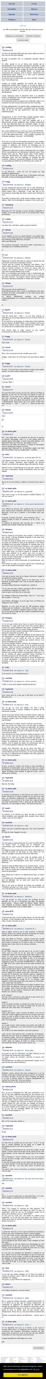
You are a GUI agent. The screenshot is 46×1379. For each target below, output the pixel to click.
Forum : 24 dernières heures (13, 1362)
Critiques (11, 20)
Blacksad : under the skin (18, 172)
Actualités (12, 9)
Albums (34, 9)
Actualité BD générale (4, 1358)
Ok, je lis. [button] (36, 1369)
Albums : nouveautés (22, 1362)
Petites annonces (39, 1358)
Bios (34, 20)
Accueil (12, 4)
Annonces (34, 14)
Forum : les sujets (13, 1358)
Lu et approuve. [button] (23, 1375)
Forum (34, 4)
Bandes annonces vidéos (30, 1359)
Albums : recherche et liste (22, 1359)
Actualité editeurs (3, 1361)
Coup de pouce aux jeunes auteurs (40, 1362)
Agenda (12, 14)
